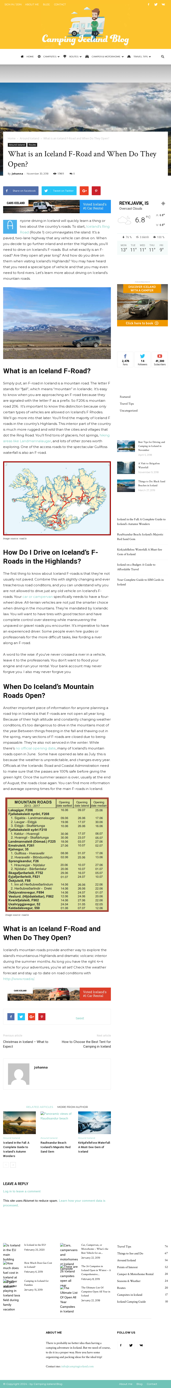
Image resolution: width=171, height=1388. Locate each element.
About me (32, 4)
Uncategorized (129, 411)
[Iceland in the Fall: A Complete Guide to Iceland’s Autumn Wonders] (19, 1122)
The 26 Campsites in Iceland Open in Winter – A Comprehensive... (96, 1270)
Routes (73, 56)
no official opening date (36, 748)
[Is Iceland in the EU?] (12, 1252)
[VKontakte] (163, 4)
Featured (125, 397)
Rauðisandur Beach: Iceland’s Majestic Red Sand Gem (56, 1147)
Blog (46, 4)
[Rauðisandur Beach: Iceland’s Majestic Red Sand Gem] (57, 1122)
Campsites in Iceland (129, 1295)
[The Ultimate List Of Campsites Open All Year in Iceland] (69, 1300)
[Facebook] (148, 4)
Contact (60, 4)
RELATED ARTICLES (39, 1106)
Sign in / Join (13, 4)
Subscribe (160, 355)
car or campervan (37, 597)
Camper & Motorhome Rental (135, 1274)
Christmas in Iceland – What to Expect (25, 1044)
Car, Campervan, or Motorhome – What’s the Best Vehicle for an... (94, 1249)
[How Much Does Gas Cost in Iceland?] (12, 1275)
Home (30, 56)
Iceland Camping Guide (131, 1302)
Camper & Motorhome (105, 56)
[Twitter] (156, 4)
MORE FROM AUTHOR (72, 1106)
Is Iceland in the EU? (35, 1245)
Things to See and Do (130, 1253)
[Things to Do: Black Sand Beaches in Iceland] (126, 486)
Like (125, 355)
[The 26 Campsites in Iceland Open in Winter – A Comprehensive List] (69, 1276)
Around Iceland (29, 138)
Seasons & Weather (128, 1281)
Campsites (49, 56)
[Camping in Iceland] (85, 24)
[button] (162, 57)
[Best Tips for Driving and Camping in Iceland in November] (126, 446)
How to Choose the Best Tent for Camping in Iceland (86, 1044)
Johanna (17, 173)
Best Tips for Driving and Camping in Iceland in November (151, 446)
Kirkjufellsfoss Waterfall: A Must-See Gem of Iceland (94, 1147)
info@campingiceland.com (77, 1366)
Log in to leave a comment (22, 1191)
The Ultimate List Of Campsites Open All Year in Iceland (95, 1291)
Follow (142, 355)
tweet (80, 1018)
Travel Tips (140, 56)
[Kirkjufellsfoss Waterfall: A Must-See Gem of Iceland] (94, 1122)
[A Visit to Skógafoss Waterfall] (126, 468)
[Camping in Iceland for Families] (12, 1295)
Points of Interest (127, 1267)
